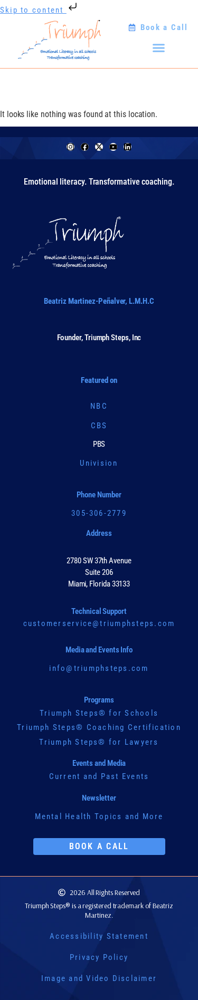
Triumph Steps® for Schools (99, 713)
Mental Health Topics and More (99, 816)
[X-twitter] (99, 147)
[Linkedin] (127, 147)
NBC (99, 406)
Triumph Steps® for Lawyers (98, 742)
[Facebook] (85, 147)
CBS (99, 425)
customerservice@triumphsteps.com (99, 623)
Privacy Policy (99, 957)
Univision (99, 463)
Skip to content (33, 10)
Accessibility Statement (99, 936)
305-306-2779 (99, 513)
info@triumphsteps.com (98, 668)
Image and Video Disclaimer (99, 978)
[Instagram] (70, 147)
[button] (158, 47)
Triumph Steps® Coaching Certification (99, 727)
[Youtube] (113, 147)
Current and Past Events (99, 776)
